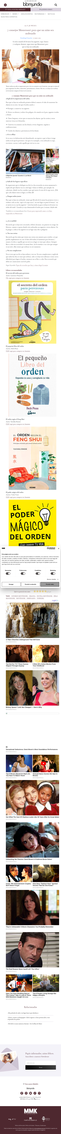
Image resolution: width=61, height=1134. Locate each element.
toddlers (40, 598)
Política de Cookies (30, 1125)
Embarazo (5, 14)
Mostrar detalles (51, 579)
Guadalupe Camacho (26, 38)
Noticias (51, 14)
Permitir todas (50, 584)
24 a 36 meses (31, 25)
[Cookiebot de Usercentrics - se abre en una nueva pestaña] (48, 548)
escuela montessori (44, 596)
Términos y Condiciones (40, 1125)
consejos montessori (19, 596)
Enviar (40, 1067)
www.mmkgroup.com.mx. (40, 1128)
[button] (5, 5)
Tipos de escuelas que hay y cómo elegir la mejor (32, 265)
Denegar (11, 584)
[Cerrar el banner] (58, 548)
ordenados (31, 598)
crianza (32, 596)
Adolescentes (27, 14)
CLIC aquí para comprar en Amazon (18, 351)
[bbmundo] (31, 5)
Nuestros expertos (9, 17)
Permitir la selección (30, 584)
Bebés (15, 14)
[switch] (23, 573)
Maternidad (40, 14)
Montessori (20, 598)
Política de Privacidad (20, 1125)
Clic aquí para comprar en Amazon (17, 278)
